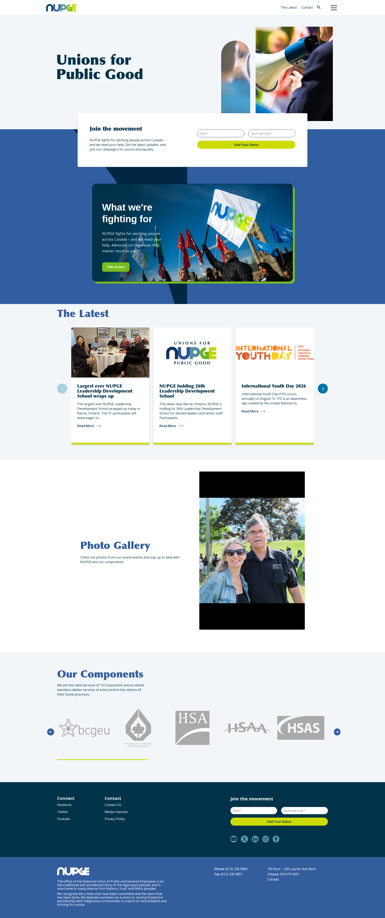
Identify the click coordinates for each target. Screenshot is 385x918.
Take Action (116, 267)
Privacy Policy (115, 819)
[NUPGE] (61, 7)
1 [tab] (102, 759)
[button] (319, 8)
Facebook (64, 805)
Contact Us (113, 805)
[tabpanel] (84, 728)
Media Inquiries (116, 812)
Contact (307, 7)
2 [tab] (192, 759)
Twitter (62, 812)
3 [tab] (283, 759)
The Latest (289, 7)
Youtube (63, 819)
